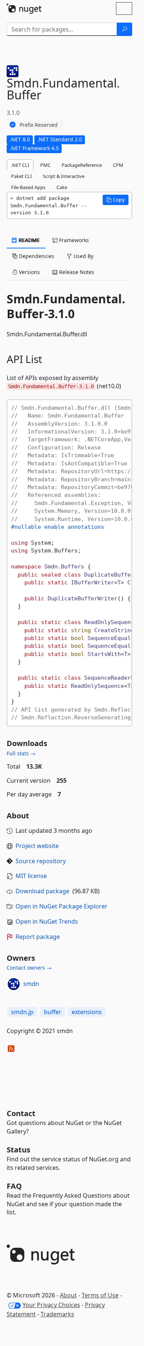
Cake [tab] (61, 187)
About (68, 1295)
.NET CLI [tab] (20, 165)
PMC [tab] (45, 165)
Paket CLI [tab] (21, 176)
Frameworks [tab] (73, 240)
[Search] (124, 29)
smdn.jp (22, 1012)
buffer (52, 1012)
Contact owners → (29, 967)
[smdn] (13, 984)
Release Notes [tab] (76, 272)
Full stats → (21, 753)
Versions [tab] (28, 272)
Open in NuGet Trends (47, 921)
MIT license (31, 876)
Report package (38, 937)
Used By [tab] (82, 256)
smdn (31, 984)
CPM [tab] (118, 165)
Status (18, 1150)
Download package (42, 891)
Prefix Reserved (39, 124)
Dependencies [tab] (35, 256)
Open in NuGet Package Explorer (61, 906)
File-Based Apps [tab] (28, 187)
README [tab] (28, 240)
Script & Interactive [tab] (64, 176)
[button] (115, 200)
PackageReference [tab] (82, 165)
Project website (37, 846)
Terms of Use (100, 1295)
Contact (21, 1113)
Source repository (41, 861)
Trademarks (57, 1314)
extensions (87, 1012)
